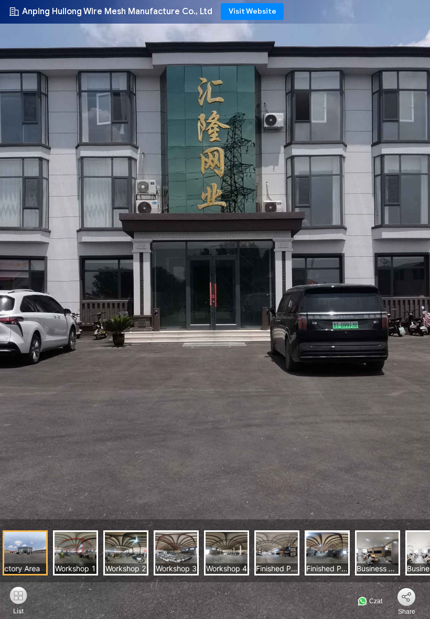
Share (406, 611)
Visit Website (252, 11)
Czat (375, 601)
